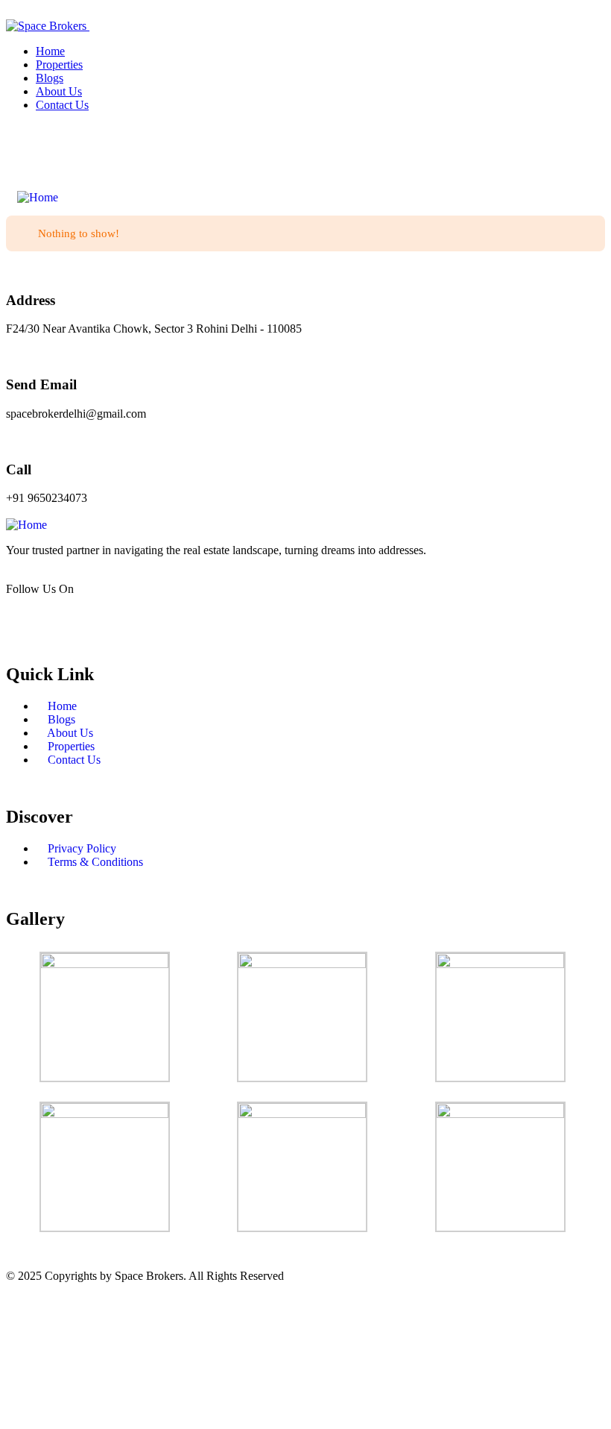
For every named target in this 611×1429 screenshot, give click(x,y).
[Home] (37, 197)
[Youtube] (575, 150)
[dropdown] (10, 12)
